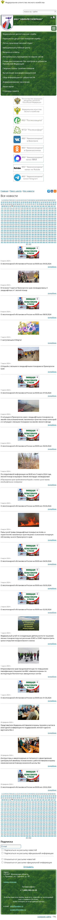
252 (5, 222)
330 (55, 228)
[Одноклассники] (55, 191)
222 (33, 218)
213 (7, 218)
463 (35, 242)
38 (13, 202)
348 (49, 230)
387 (46, 234)
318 (21, 228)
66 (13, 204)
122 (33, 208)
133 (7, 210)
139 (24, 210)
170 (55, 212)
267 (46, 222)
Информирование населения (16, 82)
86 (53, 204)
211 (2, 218)
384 (38, 234)
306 (44, 226)
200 (27, 216)
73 (27, 204)
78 (37, 204)
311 (2, 228)
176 (16, 214)
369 (52, 232)
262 (33, 222)
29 (51, 200)
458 (21, 242)
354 (10, 232)
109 (51, 206)
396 (16, 236)
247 (46, 220)
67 (15, 204)
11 (15, 200)
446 (44, 240)
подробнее (52, 267)
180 (27, 214)
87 (55, 204)
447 (46, 240)
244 (38, 220)
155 (13, 212)
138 (21, 210)
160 (27, 212)
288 (49, 224)
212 (5, 218)
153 (7, 212)
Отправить (28, 867)
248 (49, 220)
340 (27, 230)
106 (43, 206)
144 (38, 210)
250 (55, 220)
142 (33, 210)
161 (30, 212)
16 (25, 200)
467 (46, 242)
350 (55, 230)
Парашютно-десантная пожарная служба (21, 38)
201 (30, 216)
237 (19, 220)
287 (46, 224)
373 (7, 234)
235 (13, 220)
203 (35, 216)
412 (5, 238)
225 (41, 218)
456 (16, 242)
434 (10, 240)
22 (37, 200)
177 (19, 214)
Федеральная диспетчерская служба (19, 34)
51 (39, 202)
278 (21, 224)
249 (52, 220)
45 (27, 202)
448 (49, 240)
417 (19, 238)
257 (19, 222)
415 (13, 238)
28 (49, 200)
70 (21, 204)
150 (55, 210)
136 (16, 210)
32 (2, 202)
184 (38, 214)
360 (27, 232)
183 (35, 214)
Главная (4, 191)
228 (49, 218)
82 (45, 204)
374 (10, 234)
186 (44, 214)
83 (47, 204)
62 (5, 204)
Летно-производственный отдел (17, 43)
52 (41, 202)
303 (35, 226)
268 (49, 222)
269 (52, 222)
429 (52, 238)
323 (35, 228)
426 (44, 238)
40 (17, 202)
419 (24, 238)
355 (13, 232)
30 (53, 200)
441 (30, 240)
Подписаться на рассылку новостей (20, 850)
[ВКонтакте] (52, 191)
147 (46, 210)
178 (21, 214)
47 (31, 202)
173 (7, 214)
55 (47, 202)
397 (19, 236)
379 (24, 234)
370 (55, 232)
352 (5, 232)
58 (53, 202)
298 (21, 226)
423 (35, 238)
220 (27, 218)
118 (21, 208)
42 (21, 202)
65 (11, 204)
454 (10, 242)
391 (2, 236)
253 (7, 222)
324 (38, 228)
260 (27, 222)
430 (55, 238)
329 (52, 228)
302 (33, 226)
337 (19, 230)
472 (30, 244)
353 (7, 232)
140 (27, 210)
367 (46, 232)
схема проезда (9, 882)
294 (10, 226)
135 (13, 210)
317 (19, 228)
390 (55, 234)
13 (19, 200)
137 (19, 210)
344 (38, 230)
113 (7, 208)
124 (38, 208)
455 (13, 242)
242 (33, 220)
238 (21, 220)
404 (38, 236)
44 (25, 202)
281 (30, 224)
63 (7, 204)
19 (31, 200)
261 (30, 222)
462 (33, 242)
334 (10, 230)
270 (55, 222)
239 (24, 220)
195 (13, 216)
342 (33, 230)
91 (8, 206)
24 (41, 200)
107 (46, 206)
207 (46, 216)
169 (52, 212)
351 (2, 232)
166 (44, 212)
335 (13, 230)
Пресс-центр (15, 191)
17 (27, 200)
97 (20, 206)
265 (41, 222)
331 (2, 230)
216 (16, 218)
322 (33, 228)
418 (21, 238)
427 (46, 238)
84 (49, 204)
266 (44, 222)
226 (44, 218)
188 (49, 214)
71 (23, 204)
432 (5, 240)
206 (44, 216)
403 (35, 236)
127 (46, 208)
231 (2, 220)
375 (13, 234)
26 (45, 200)
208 (49, 216)
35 (7, 202)
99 (24, 206)
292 (5, 226)
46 (29, 202)
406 (44, 236)
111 (2, 208)
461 (30, 242)
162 (33, 212)
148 (49, 210)
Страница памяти (11, 91)
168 (49, 212)
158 (21, 212)
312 (5, 228)
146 (44, 210)
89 (4, 206)
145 (41, 210)
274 (10, 224)
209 (52, 216)
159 (24, 212)
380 (27, 234)
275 (13, 224)
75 (31, 204)
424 (38, 238)
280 (27, 224)
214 (10, 218)
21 (35, 200)
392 (5, 236)
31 (55, 200)
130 (55, 208)
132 (5, 210)
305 (41, 226)
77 (35, 204)
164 (38, 212)
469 (52, 242)
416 (16, 238)
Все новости (28, 191)
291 (2, 226)
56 (49, 202)
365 (41, 232)
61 (4, 204)
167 (46, 212)
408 (49, 236)
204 (38, 216)
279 (24, 224)
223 (35, 218)
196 (16, 216)
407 (46, 236)
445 (41, 240)
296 (16, 226)
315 (13, 228)
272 (5, 224)
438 (21, 240)
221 (30, 218)
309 (52, 226)
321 (30, 228)
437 (19, 240)
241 (30, 220)
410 (55, 236)
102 (32, 206)
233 (7, 220)
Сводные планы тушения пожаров (18, 68)
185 (41, 214)
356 (16, 232)
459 (24, 242)
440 (27, 240)
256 (16, 222)
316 (16, 228)
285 (41, 224)
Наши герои (8, 86)
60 (2, 204)
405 (41, 236)
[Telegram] (48, 191)
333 (7, 230)
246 (44, 220)
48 (33, 202)
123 (35, 208)
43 (23, 202)
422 (33, 238)
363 (35, 232)
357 (19, 232)
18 (29, 200)
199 (24, 216)
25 (43, 200)
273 (7, 224)
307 (46, 226)
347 (46, 230)
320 (27, 228)
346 (44, 230)
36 (9, 202)
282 (33, 224)
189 (52, 214)
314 (10, 228)
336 (16, 230)
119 (24, 208)
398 (21, 236)
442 (33, 240)
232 (5, 220)
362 (33, 232)
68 (17, 204)
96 (18, 206)
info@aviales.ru (16, 906)
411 (2, 238)
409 (52, 236)
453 (7, 242)
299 (24, 226)
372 (5, 234)
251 (2, 222)
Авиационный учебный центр (16, 47)
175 (13, 214)
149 (52, 210)
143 (35, 210)
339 (24, 230)
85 (51, 204)
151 (2, 212)
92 (10, 206)
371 (2, 234)
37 (11, 202)
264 (38, 222)
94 (14, 206)
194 (10, 216)
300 (27, 226)
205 (41, 216)
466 (44, 242)
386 (44, 234)
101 (29, 206)
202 (33, 216)
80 (41, 204)
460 (27, 242)
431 (2, 240)
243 (35, 220)
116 (16, 208)
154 (10, 212)
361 (30, 232)
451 (2, 242)
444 (38, 240)
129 (52, 208)
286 (44, 224)
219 (24, 218)
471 (27, 244)
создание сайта (44, 917)
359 (24, 232)
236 (16, 220)
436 (16, 240)
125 (41, 208)
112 (5, 208)
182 (33, 214)
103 (35, 206)
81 (43, 204)
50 (37, 202)
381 (30, 234)
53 (43, 202)
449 (52, 240)
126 (44, 208)
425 (41, 238)
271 (2, 224)
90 (6, 206)
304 (38, 226)
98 (22, 206)
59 (55, 202)
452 (5, 242)
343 (35, 230)
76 (33, 204)
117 (19, 208)
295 (13, 226)
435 (13, 240)
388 (49, 234)
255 (13, 222)
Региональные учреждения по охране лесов (23, 56)
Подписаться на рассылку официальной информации (28, 853)
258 (21, 222)
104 (37, 206)
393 (7, 236)
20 (33, 200)
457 (19, 242)
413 (7, 238)
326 (44, 228)
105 (40, 206)
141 (30, 210)
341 (30, 230)
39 (15, 202)
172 (5, 214)
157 (19, 212)
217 (19, 218)
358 (21, 232)
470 (55, 242)
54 (45, 202)
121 (30, 208)
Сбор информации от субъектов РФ (19, 77)
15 (23, 200)
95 (16, 206)
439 (24, 240)
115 (13, 208)
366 (44, 232)
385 (41, 234)
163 (35, 212)
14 (21, 200)
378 (21, 234)
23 (39, 200)
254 (10, 222)
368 (49, 232)
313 (7, 228)
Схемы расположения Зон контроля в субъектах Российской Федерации (25, 62)
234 (10, 220)
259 (24, 222)
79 (39, 204)
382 (33, 234)
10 (13, 200)
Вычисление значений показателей (19, 73)
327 (46, 228)
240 (27, 220)
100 (26, 206)
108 (49, 206)
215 (13, 218)
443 (35, 240)
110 (54, 206)
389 (52, 234)
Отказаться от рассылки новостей (19, 859)
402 (33, 236)
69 (19, 204)
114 (10, 208)
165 (41, 212)
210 (55, 216)
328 (49, 228)
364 (38, 232)
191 (2, 216)
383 (35, 234)
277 (19, 224)
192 (5, 216)
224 (38, 218)
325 (41, 228)
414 (10, 238)
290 (55, 224)
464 (38, 242)
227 (46, 218)
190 (55, 214)
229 (52, 218)
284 (38, 224)
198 (21, 216)
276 (16, 224)
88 (2, 206)
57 (51, 202)
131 (2, 210)
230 (55, 218)
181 (30, 214)
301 (30, 226)
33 (4, 202)
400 (27, 236)
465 (41, 242)
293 (7, 226)
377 (19, 234)
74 (29, 204)
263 (35, 222)
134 (10, 210)
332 (5, 230)
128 (49, 208)
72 (25, 204)
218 (21, 218)
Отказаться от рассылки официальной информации (28, 862)
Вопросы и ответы (11, 52)
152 (5, 212)
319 (24, 228)
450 (55, 240)
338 (21, 230)
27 (47, 200)
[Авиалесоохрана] (7, 22)
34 (5, 202)
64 (9, 204)
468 (49, 242)
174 (10, 214)
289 (52, 224)
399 (24, 236)
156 (16, 212)
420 (27, 238)
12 (17, 200)
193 (7, 216)
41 (19, 202)
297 (19, 226)
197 (19, 216)
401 (30, 236)
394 (10, 236)
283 (35, 224)
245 (41, 220)
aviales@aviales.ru (18, 910)
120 (27, 208)
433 (7, 240)
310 (55, 226)
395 (13, 236)
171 (2, 214)
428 (49, 238)
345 (41, 230)
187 (46, 214)
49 (35, 202)
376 (16, 234)
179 (24, 214)
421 (30, 238)
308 (49, 226)
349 (52, 230)
